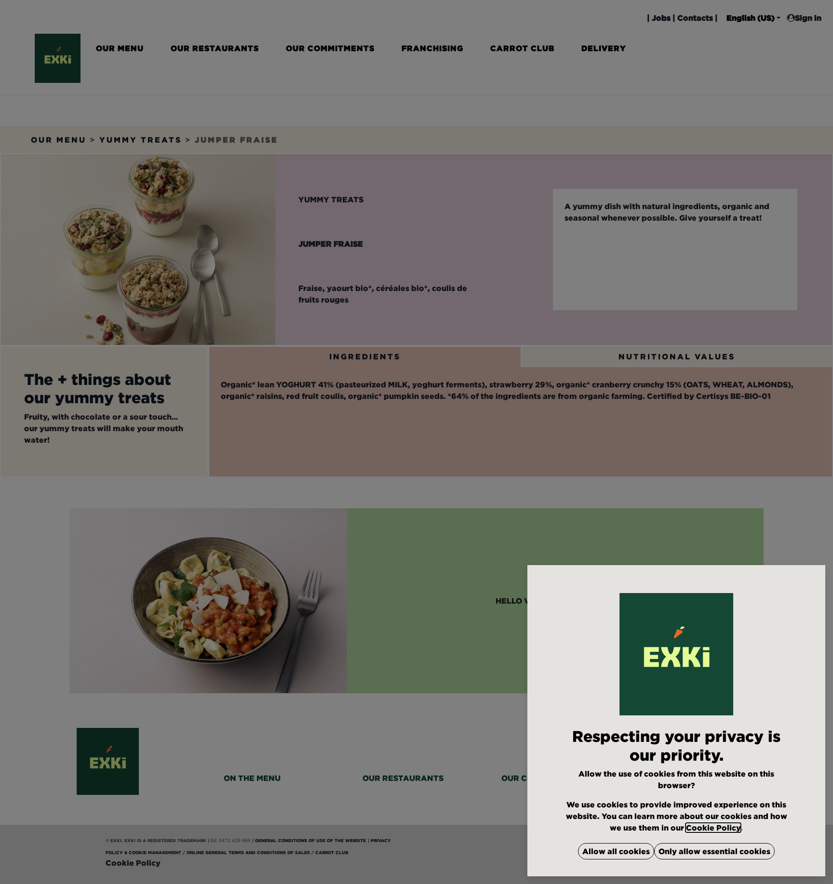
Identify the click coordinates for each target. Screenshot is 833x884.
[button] (616, 851)
